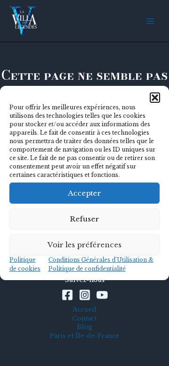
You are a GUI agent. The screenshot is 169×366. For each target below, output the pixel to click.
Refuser (84, 218)
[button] (155, 97)
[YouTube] (102, 295)
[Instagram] (85, 295)
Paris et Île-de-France (84, 335)
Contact (84, 318)
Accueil (85, 309)
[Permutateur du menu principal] (150, 21)
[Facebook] (67, 295)
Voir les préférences (84, 244)
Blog (84, 326)
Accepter (84, 193)
